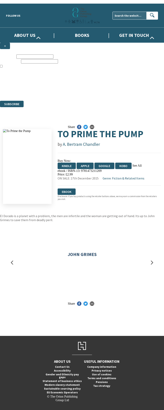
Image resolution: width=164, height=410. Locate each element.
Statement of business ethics (62, 381)
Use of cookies (101, 374)
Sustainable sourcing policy (62, 388)
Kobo (123, 166)
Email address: (10, 61)
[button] (12, 262)
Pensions (102, 382)
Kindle (67, 166)
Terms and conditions (101, 378)
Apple (85, 166)
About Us (24, 35)
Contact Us (62, 367)
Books (82, 35)
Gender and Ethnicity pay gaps (62, 376)
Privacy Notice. (79, 91)
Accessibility (62, 370)
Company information (101, 367)
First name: (8, 56)
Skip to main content (13, 1)
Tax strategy (101, 386)
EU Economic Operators (62, 392)
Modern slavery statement (62, 385)
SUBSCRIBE (11, 104)
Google (104, 166)
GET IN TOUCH (134, 35)
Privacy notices (102, 370)
